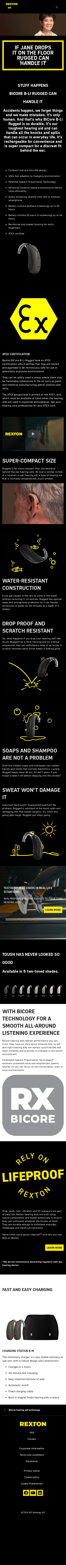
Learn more (53, 909)
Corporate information (31, 1448)
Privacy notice (32, 1470)
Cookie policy (31, 1477)
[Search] (57, 7)
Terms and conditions (32, 1454)
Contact (31, 1439)
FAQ (32, 1432)
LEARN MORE (54, 1247)
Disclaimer (32, 1461)
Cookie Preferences (32, 1483)
